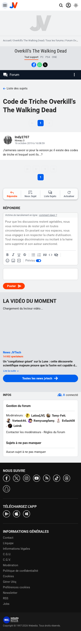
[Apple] (16, 513)
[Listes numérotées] (39, 255)
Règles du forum (54, 432)
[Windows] (26, 513)
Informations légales (16, 548)
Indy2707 (22, 137)
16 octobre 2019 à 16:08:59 (30, 143)
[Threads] (66, 478)
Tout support (31, 57)
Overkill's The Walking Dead (28, 40)
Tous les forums (55, 40)
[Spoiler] (56, 255)
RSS (5, 598)
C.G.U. (7, 554)
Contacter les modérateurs (23, 432)
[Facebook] (6, 478)
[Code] (50, 255)
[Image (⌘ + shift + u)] (13, 260)
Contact (8, 537)
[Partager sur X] (45, 64)
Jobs (6, 604)
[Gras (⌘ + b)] (7, 255)
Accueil (7, 40)
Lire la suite (10, 370)
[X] (16, 478)
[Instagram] (26, 478)
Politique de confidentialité (20, 571)
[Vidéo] (19, 260)
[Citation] (44, 255)
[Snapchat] (6, 488)
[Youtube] (36, 478)
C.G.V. (7, 560)
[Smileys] (7, 260)
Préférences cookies (16, 587)
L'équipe (8, 543)
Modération (10, 565)
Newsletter (10, 593)
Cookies (8, 576)
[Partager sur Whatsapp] (39, 64)
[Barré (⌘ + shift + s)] (24, 255)
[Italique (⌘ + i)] (13, 255)
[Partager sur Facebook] (33, 64)
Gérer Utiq (9, 582)
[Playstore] (6, 513)
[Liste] (33, 255)
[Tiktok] (56, 478)
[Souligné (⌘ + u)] (19, 255)
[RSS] (46, 478)
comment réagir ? (48, 215)
